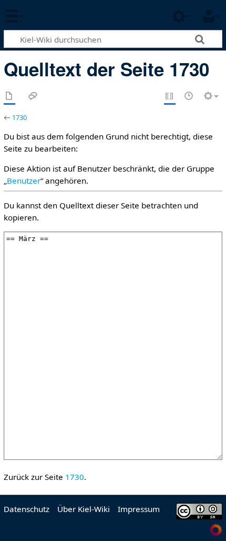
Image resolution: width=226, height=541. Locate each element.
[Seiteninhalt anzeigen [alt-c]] (9, 97)
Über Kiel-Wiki (83, 509)
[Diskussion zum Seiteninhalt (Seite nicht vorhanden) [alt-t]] (33, 97)
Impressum (139, 509)
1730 (19, 117)
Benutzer (23, 180)
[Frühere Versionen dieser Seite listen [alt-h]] (189, 97)
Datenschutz (26, 509)
